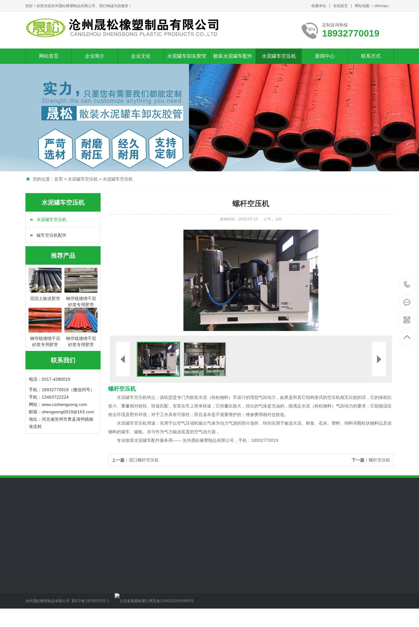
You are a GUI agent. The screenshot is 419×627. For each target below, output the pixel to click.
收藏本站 (318, 6)
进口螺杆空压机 (135, 460)
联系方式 (371, 56)
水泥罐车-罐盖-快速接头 (174, 594)
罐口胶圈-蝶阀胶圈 (171, 583)
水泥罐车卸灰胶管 (186, 56)
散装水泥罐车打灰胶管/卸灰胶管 (130, 576)
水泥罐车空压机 (279, 56)
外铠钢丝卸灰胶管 (128, 601)
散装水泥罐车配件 (232, 56)
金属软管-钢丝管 (169, 601)
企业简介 (95, 56)
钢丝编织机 (79, 518)
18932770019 (407, 285)
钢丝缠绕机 (105, 518)
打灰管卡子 (164, 574)
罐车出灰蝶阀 (166, 565)
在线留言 (340, 6)
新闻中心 (325, 56)
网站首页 (49, 56)
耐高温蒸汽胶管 (126, 592)
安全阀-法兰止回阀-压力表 (174, 613)
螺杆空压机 (371, 460)
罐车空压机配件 (52, 235)
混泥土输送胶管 (126, 583)
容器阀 (57, 518)
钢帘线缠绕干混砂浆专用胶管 (130, 567)
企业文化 (141, 56)
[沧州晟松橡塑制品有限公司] (122, 28)
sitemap (380, 6)
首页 (58, 179)
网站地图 (362, 6)
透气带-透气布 (167, 620)
